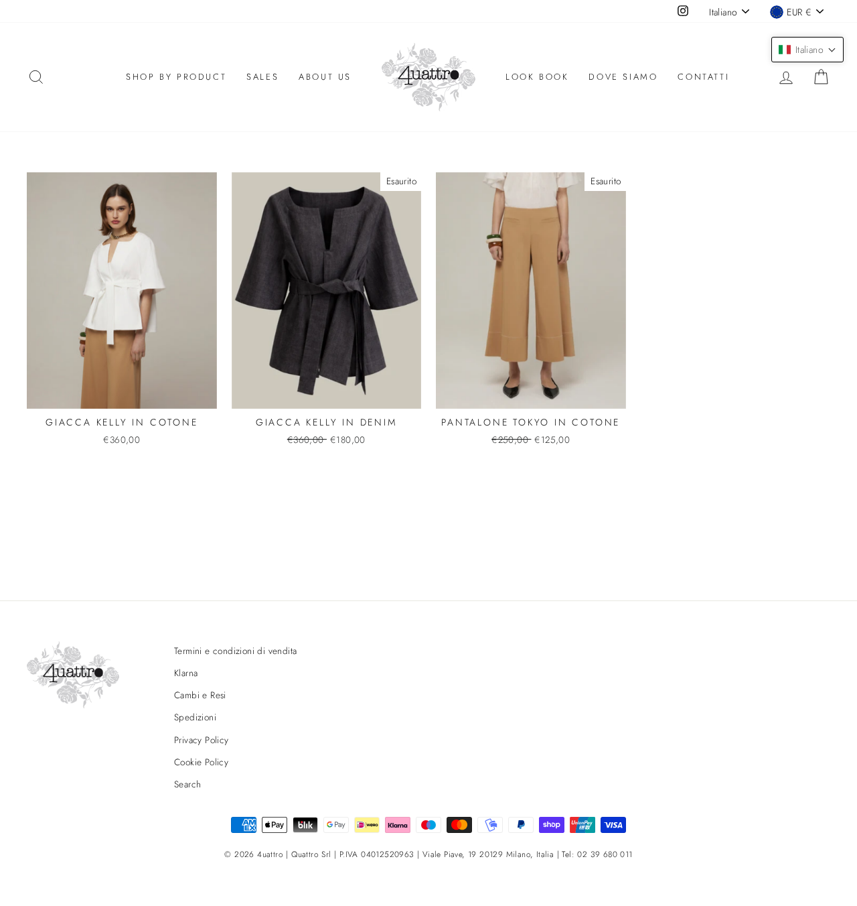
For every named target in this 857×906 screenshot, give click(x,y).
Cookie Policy (201, 762)
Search (187, 784)
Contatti (703, 76)
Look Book (536, 76)
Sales (262, 76)
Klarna (186, 673)
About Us (325, 76)
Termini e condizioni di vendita (235, 650)
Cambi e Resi (200, 695)
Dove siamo (623, 76)
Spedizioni (195, 717)
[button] (807, 50)
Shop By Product (176, 76)
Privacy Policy (201, 740)
